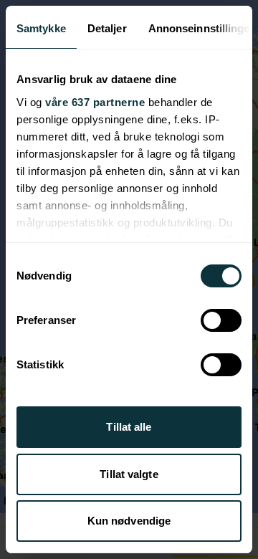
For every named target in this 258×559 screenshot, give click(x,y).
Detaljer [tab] (107, 28)
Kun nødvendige (129, 521)
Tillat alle (128, 427)
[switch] (221, 320)
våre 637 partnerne (95, 102)
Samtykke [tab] (41, 28)
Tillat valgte (129, 474)
